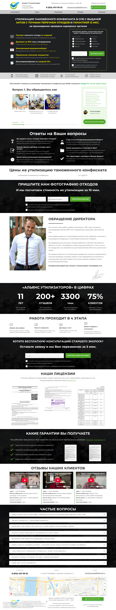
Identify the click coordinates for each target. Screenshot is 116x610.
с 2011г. (31, 8)
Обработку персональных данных (91, 62)
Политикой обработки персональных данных (60, 204)
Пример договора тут (41, 162)
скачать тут (71, 380)
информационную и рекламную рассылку (84, 66)
